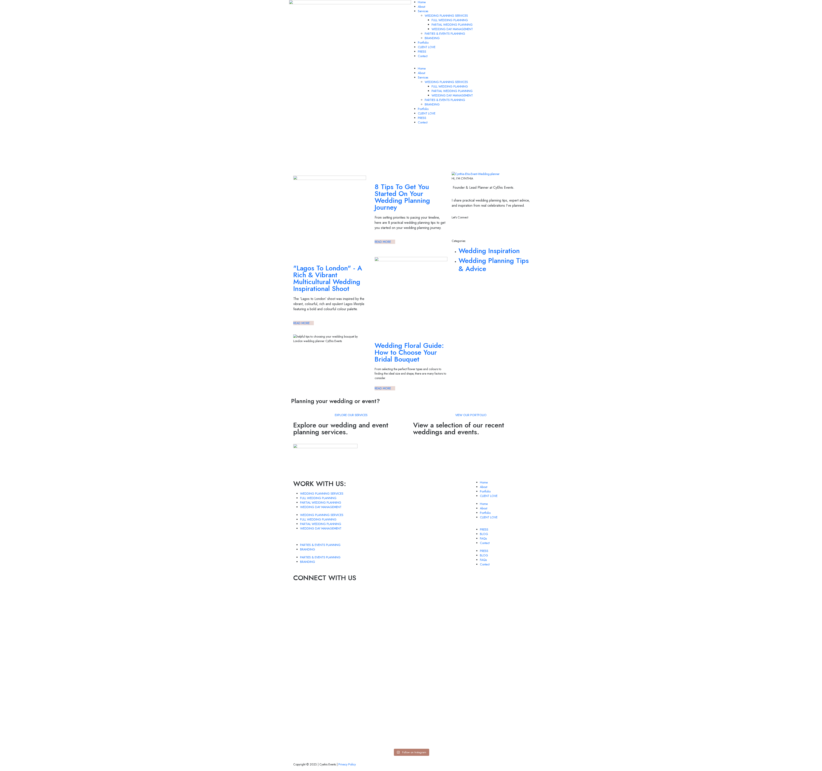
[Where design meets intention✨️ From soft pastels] (391, 628)
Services (423, 11)
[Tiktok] (468, 228)
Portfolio (423, 42)
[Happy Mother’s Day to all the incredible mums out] (351, 619)
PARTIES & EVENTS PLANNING (445, 33)
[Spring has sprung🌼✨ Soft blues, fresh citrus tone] (312, 621)
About (421, 6)
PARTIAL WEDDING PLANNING (452, 24)
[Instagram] (457, 228)
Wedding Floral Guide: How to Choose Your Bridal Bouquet (409, 352)
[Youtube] (503, 228)
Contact (422, 56)
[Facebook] (491, 228)
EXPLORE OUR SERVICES (351, 415)
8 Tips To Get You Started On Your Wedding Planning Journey (402, 197)
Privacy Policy (347, 764)
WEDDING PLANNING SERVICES (446, 15)
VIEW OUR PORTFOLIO (471, 415)
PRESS (422, 51)
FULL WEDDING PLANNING (450, 20)
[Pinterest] (480, 228)
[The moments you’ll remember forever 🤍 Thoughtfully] (470, 624)
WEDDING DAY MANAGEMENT (452, 29)
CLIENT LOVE (426, 47)
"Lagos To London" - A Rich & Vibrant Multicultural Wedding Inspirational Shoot (327, 278)
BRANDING (432, 38)
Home (422, 2)
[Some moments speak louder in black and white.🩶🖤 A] (510, 671)
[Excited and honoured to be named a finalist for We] (431, 624)
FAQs (483, 538)
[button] (472, 64)
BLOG (484, 534)
